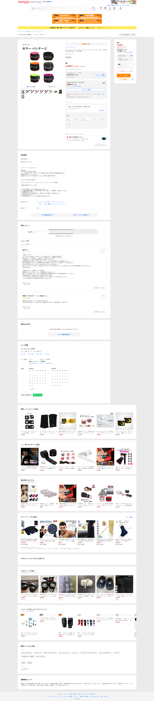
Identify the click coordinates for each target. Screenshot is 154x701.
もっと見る (129, 517)
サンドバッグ (37, 652)
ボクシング (56, 204)
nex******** (103, 252)
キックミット (75, 652)
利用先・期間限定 (77, 86)
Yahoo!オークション (83, 694)
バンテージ (63, 204)
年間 (25, 162)
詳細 (104, 94)
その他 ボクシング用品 (27, 656)
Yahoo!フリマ (93, 694)
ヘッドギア (116, 652)
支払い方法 (23, 354)
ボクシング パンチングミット (89, 652)
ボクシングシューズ (64, 652)
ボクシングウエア (40, 656)
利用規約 (70, 696)
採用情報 (87, 696)
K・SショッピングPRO (23, 31)
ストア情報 (46, 354)
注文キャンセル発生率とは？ (46, 363)
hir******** (103, 298)
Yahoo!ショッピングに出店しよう (123, 5)
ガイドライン (76, 696)
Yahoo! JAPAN (111, 5)
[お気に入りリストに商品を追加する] (132, 79)
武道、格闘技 (48, 204)
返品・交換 (39, 354)
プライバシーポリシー (52, 696)
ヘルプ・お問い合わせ (94, 696)
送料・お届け (31, 354)
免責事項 (82, 696)
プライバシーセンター (62, 696)
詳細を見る (102, 110)
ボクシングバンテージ (36, 31)
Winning (30, 662)
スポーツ (40, 204)
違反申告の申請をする (101, 145)
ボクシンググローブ (27, 652)
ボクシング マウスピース (50, 652)
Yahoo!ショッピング (63, 694)
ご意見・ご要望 (103, 696)
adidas (23, 662)
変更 (132, 55)
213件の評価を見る (33, 363)
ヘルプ (134, 5)
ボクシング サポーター (105, 652)
